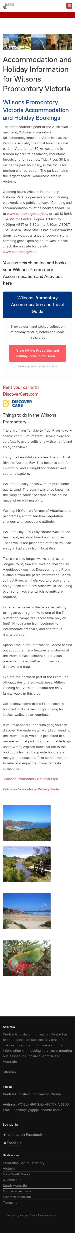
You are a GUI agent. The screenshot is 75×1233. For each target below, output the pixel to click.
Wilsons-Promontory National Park (31, 779)
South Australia (15, 1185)
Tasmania (10, 1202)
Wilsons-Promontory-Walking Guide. (31, 789)
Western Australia (17, 1197)
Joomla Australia (47, 1215)
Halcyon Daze (27, 1215)
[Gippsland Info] (8, 6)
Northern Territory (17, 1191)
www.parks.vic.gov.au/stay (28, 213)
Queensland (12, 1179)
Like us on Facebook (25, 1134)
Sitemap (9, 1072)
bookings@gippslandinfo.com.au (38, 1110)
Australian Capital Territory (23, 1163)
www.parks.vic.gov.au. (20, 251)
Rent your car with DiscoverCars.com (21, 390)
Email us (14, 1142)
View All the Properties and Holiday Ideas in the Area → (37, 353)
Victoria (9, 1168)
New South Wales (16, 1174)
